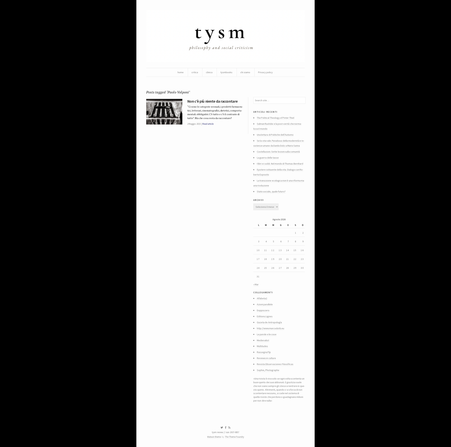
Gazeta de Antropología (269, 322)
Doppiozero (263, 310)
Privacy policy (265, 72)
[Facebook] (225, 427)
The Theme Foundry (234, 436)
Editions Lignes (265, 316)
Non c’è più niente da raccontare (212, 101)
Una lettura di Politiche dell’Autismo (275, 134)
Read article (208, 123)
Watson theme (214, 436)
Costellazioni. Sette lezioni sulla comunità (278, 151)
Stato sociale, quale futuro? (271, 191)
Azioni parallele (265, 304)
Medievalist (263, 340)
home (181, 72)
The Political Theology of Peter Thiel (275, 117)
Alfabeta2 (262, 298)
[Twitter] (221, 427)
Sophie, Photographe (268, 370)
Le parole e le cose (266, 334)
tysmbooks (226, 72)
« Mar (256, 284)
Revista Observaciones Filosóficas (275, 364)
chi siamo (245, 72)
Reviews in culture (266, 358)
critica (194, 72)
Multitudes (262, 346)
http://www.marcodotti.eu (270, 328)
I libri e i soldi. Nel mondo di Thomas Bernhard (280, 163)
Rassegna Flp (264, 352)
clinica (209, 72)
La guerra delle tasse (268, 157)
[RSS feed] (229, 427)
